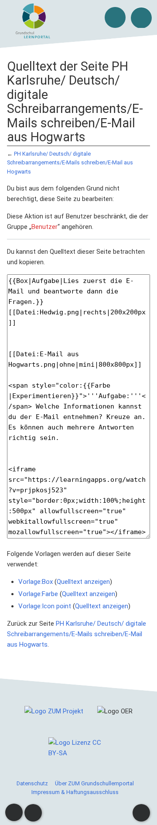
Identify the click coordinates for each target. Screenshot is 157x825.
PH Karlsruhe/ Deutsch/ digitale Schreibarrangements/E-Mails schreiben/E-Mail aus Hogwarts (70, 162)
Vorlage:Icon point (44, 606)
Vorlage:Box (35, 582)
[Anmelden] (115, 17)
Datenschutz (32, 783)
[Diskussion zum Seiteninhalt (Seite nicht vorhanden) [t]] (14, 812)
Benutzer (44, 227)
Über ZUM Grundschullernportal (94, 783)
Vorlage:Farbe (38, 594)
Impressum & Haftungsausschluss (75, 792)
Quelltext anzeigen (83, 582)
